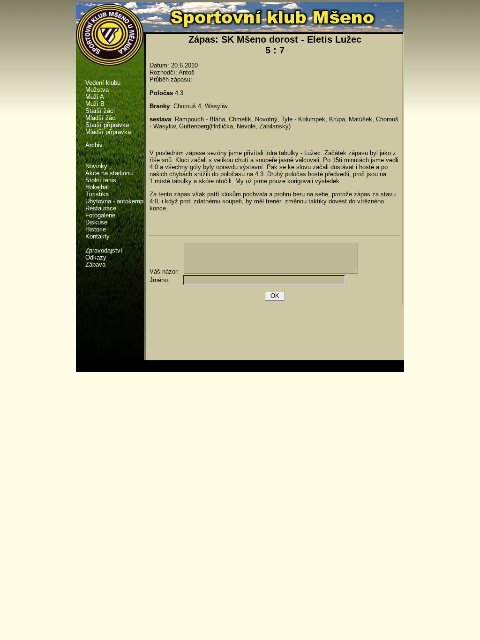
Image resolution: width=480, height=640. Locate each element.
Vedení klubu (102, 82)
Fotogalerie (100, 215)
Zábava (95, 264)
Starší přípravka (107, 124)
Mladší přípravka (108, 131)
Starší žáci (100, 110)
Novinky (96, 166)
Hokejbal (97, 187)
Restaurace (100, 208)
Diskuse (96, 222)
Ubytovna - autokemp (114, 201)
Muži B (95, 103)
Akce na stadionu (109, 173)
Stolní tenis (100, 180)
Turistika (97, 194)
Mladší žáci (101, 117)
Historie (95, 229)
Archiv (94, 145)
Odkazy (95, 257)
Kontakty (97, 236)
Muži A (94, 96)
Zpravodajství (103, 250)
